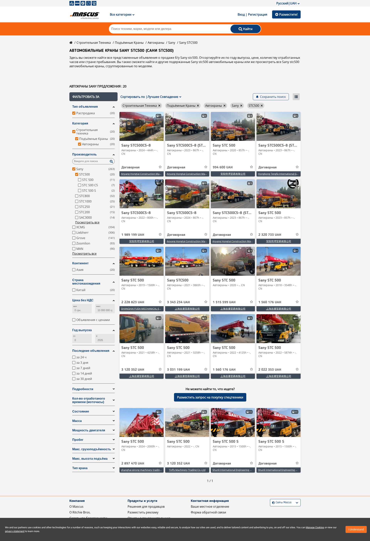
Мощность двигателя (88, 430)
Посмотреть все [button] (87, 222)
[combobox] (272, 502)
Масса (77, 421)
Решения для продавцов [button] (146, 506)
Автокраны (156, 42)
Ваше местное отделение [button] (210, 506)
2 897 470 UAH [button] (132, 463)
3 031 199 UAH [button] (178, 369)
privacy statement (14, 531)
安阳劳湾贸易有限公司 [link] (233, 174)
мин (75, 306)
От (74, 336)
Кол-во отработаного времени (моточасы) (88, 400)
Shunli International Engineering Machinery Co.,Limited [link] (243, 470)
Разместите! (288, 14)
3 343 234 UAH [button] (178, 302)
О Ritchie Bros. (80, 512)
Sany (171, 42)
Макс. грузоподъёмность (91, 449)
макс (98, 306)
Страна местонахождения (86, 281)
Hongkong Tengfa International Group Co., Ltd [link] (284, 174)
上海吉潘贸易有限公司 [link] (187, 308)
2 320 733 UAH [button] (269, 235)
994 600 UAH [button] (223, 167)
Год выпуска (82, 330)
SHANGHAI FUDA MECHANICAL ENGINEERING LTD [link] (150, 308)
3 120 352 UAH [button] (132, 369)
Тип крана (79, 468)
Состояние (80, 411)
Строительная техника (94, 42)
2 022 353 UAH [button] (269, 369)
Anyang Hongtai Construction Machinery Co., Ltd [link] (149, 174)
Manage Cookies (315, 527)
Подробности (82, 389)
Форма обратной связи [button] (208, 512)
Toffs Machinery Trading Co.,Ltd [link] (187, 470)
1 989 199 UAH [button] (132, 235)
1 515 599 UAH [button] (224, 302)
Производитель (84, 154)
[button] (93, 96)
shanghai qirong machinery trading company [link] (146, 470)
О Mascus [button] (76, 506)
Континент (80, 263)
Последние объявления (90, 350)
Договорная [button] (130, 167)
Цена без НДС (82, 300)
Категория (80, 123)
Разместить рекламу (143, 512)
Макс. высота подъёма (90, 458)
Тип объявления (85, 106)
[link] (141, 126)
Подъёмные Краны (129, 42)
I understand (356, 529)
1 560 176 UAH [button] (269, 302)
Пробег (77, 439)
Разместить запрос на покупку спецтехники (210, 397)
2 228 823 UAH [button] (132, 302)
